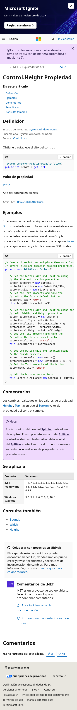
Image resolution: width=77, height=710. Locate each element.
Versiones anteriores (15, 689)
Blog (34, 689)
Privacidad (9, 694)
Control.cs (19, 138)
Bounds (15, 520)
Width (14, 525)
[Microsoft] (38, 39)
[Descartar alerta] (71, 6)
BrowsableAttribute (30, 202)
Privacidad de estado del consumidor (44, 694)
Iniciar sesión (66, 39)
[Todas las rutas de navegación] (6, 67)
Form (70, 241)
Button (7, 226)
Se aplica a (12, 107)
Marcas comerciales (39, 699)
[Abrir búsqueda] (53, 39)
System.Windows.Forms (43, 129)
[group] (38, 322)
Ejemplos (11, 98)
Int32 (6, 185)
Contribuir (50, 689)
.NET (15, 67)
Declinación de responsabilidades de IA (26, 684)
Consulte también (16, 112)
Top (17, 406)
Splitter (46, 429)
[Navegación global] (3, 39)
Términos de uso (13, 699)
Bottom (43, 406)
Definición (12, 93)
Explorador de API (33, 67)
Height (7, 406)
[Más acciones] (71, 67)
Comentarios (13, 102)
